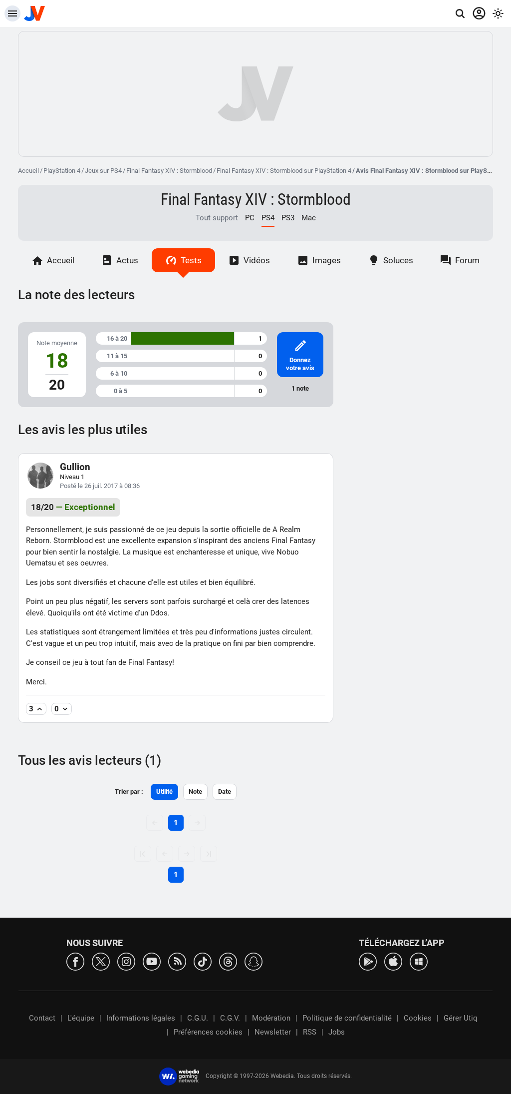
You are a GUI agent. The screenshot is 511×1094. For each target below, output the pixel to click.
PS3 (287, 217)
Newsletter (273, 1032)
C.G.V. (230, 1018)
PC (250, 217)
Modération (271, 1018)
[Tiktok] (203, 961)
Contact (42, 1018)
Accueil (28, 170)
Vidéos (257, 260)
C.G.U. (197, 1018)
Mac (308, 217)
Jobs (336, 1032)
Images (326, 260)
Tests (191, 260)
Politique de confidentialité (347, 1018)
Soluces (398, 260)
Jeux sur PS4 (103, 170)
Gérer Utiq (461, 1018)
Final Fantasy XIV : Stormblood (169, 170)
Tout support (217, 217)
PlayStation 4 (61, 170)
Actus (127, 260)
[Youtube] (152, 961)
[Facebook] (75, 961)
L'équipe (80, 1018)
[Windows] (419, 961)
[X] (101, 961)
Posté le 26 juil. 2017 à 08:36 (100, 486)
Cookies (418, 1018)
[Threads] (228, 961)
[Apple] (393, 961)
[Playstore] (368, 961)
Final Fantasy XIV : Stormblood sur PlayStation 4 (284, 170)
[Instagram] (126, 961)
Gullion (75, 467)
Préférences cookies (208, 1032)
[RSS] (177, 961)
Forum (467, 260)
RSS (309, 1032)
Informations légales (140, 1018)
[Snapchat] (253, 961)
